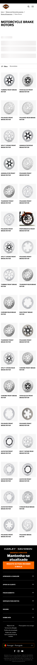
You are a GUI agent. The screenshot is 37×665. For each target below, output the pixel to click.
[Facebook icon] (15, 651)
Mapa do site (10, 625)
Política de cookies (10, 632)
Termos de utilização (11, 628)
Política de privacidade (10, 630)
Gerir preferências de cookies (10, 635)
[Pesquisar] (28, 6)
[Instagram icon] (18, 651)
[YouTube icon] (22, 651)
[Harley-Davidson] (18, 549)
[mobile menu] (32, 6)
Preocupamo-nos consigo (26, 625)
